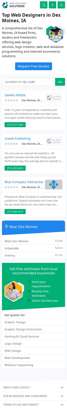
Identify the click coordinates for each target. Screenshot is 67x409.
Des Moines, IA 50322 (35, 187)
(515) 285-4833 (15, 168)
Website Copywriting (19, 365)
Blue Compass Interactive (24, 182)
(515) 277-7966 (15, 124)
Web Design (13, 351)
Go (60, 82)
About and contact (17, 387)
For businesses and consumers (25, 396)
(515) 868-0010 (15, 211)
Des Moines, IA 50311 (35, 100)
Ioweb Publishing (18, 138)
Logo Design (13, 343)
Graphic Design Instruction (23, 329)
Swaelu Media (15, 95)
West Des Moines (33, 241)
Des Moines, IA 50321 (35, 144)
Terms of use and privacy (20, 404)
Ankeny (33, 255)
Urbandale (33, 248)
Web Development (17, 358)
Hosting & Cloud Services (22, 336)
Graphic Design (15, 322)
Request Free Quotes (33, 66)
